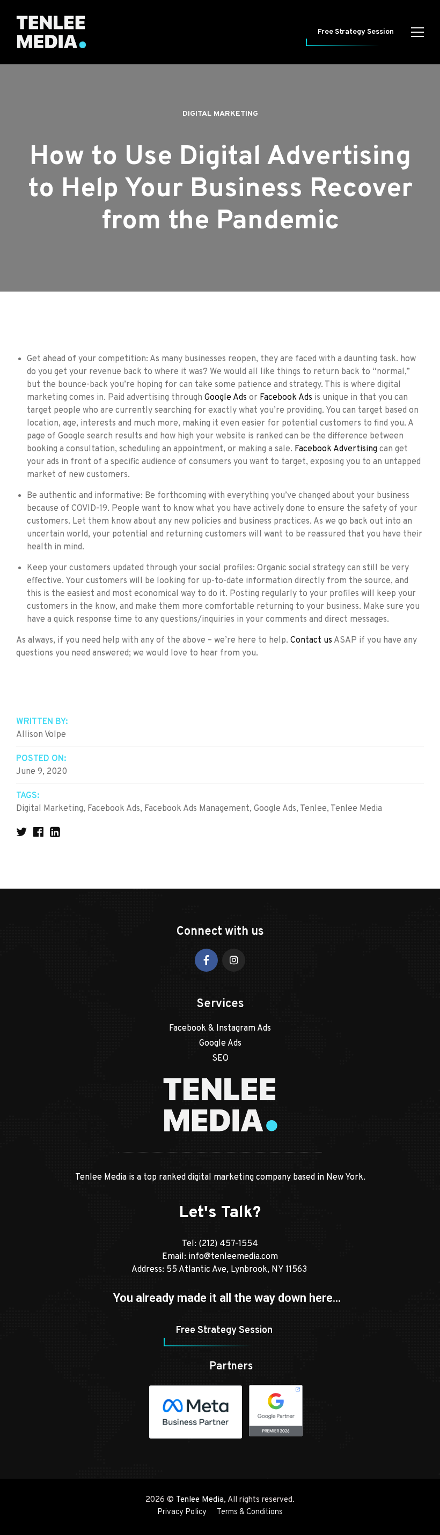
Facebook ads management (197, 808)
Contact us (311, 640)
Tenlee (313, 808)
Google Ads (225, 397)
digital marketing (49, 808)
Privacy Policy (182, 1512)
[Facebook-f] (206, 960)
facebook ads (113, 808)
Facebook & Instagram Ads (220, 1028)
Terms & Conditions (250, 1512)
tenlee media (356, 808)
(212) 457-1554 (228, 1244)
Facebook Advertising (336, 449)
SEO (220, 1058)
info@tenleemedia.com (233, 1256)
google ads (275, 808)
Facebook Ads (286, 397)
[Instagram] (233, 960)
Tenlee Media (200, 1500)
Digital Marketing (220, 113)
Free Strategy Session (356, 31)
